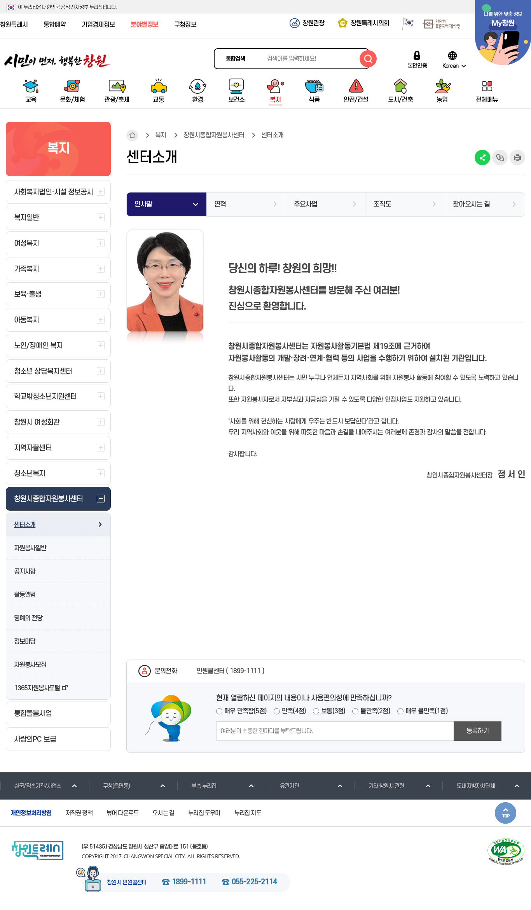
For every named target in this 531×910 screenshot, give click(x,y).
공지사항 (24, 571)
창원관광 (313, 23)
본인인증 (417, 66)
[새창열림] (405, 24)
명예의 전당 (28, 618)
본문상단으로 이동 (505, 813)
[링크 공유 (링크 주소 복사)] (500, 157)
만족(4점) (294, 711)
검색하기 (368, 58)
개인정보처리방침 (31, 813)
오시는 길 (163, 813)
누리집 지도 (247, 813)
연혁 (220, 204)
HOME (132, 135)
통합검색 (235, 59)
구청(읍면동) (116, 786)
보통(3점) (333, 711)
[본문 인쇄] (517, 157)
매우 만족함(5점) (245, 711)
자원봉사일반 (30, 548)
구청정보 (185, 24)
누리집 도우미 (204, 813)
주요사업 (306, 204)
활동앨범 (24, 595)
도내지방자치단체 (476, 786)
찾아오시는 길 (471, 204)
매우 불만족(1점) (426, 711)
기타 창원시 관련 (386, 786)
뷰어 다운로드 (122, 813)
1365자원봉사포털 (37, 688)
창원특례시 (14, 24)
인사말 (143, 204)
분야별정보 (144, 24)
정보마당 (24, 641)
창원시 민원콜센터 (127, 883)
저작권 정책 (79, 813)
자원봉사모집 (30, 665)
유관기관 (289, 786)
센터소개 (24, 525)
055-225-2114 (254, 882)
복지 (160, 135)
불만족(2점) (375, 711)
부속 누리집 (203, 786)
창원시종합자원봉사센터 (213, 135)
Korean (450, 66)
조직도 (382, 204)
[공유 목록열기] (482, 157)
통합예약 (55, 24)
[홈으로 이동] (57, 60)
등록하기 (477, 731)
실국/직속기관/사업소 (37, 786)
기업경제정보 (98, 24)
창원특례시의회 (370, 23)
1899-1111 (189, 882)
